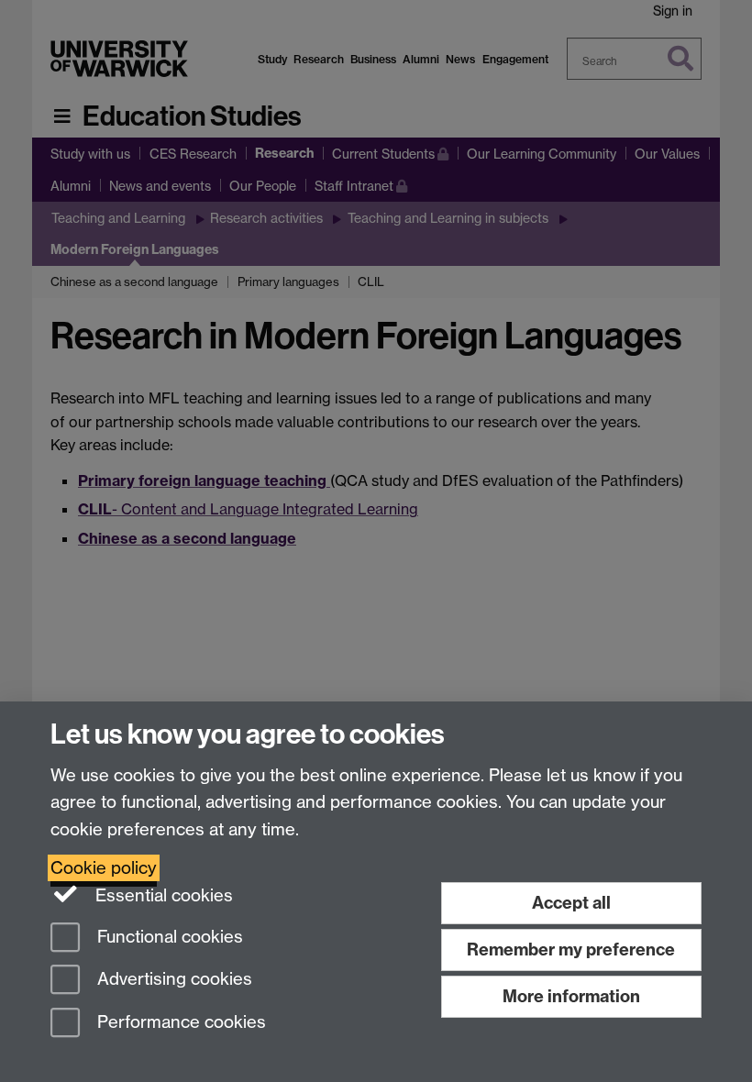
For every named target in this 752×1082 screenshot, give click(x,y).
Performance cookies (179, 1022)
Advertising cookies (172, 979)
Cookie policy (103, 867)
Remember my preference (571, 949)
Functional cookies (168, 936)
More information (571, 996)
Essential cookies (162, 895)
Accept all (571, 902)
